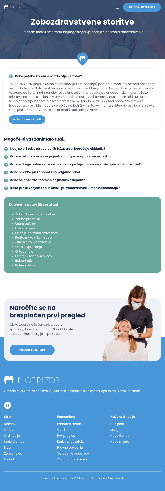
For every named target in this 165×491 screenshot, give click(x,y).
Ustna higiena (25, 228)
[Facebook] (7, 405)
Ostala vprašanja (28, 247)
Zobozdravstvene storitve (35, 214)
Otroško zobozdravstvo (33, 242)
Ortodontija (24, 251)
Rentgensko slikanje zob (33, 237)
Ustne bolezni (25, 224)
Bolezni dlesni (25, 265)
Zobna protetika (27, 219)
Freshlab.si (115, 478)
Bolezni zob (23, 261)
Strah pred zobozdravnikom (36, 233)
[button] (117, 7)
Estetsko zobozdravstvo (33, 256)
